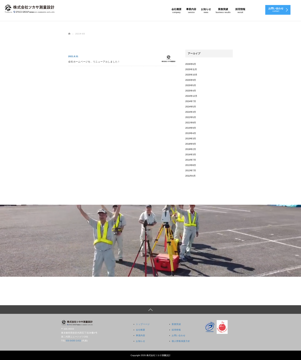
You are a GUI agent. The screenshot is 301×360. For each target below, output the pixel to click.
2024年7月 (190, 101)
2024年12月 (191, 96)
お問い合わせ (178, 335)
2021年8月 (190, 122)
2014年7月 (190, 160)
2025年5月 (190, 85)
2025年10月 (191, 74)
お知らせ (206, 10)
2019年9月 (190, 128)
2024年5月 (190, 106)
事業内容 (191, 10)
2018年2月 (190, 149)
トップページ (143, 324)
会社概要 (177, 10)
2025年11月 (191, 69)
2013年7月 (190, 170)
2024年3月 (190, 112)
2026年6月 (190, 64)
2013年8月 (190, 165)
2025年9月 (190, 80)
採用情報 (240, 10)
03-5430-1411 (73, 340)
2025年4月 (190, 90)
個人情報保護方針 (181, 341)
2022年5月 (190, 117)
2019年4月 (190, 133)
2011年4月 (190, 176)
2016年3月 (190, 154)
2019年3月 (190, 138)
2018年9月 (190, 144)
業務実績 (223, 10)
